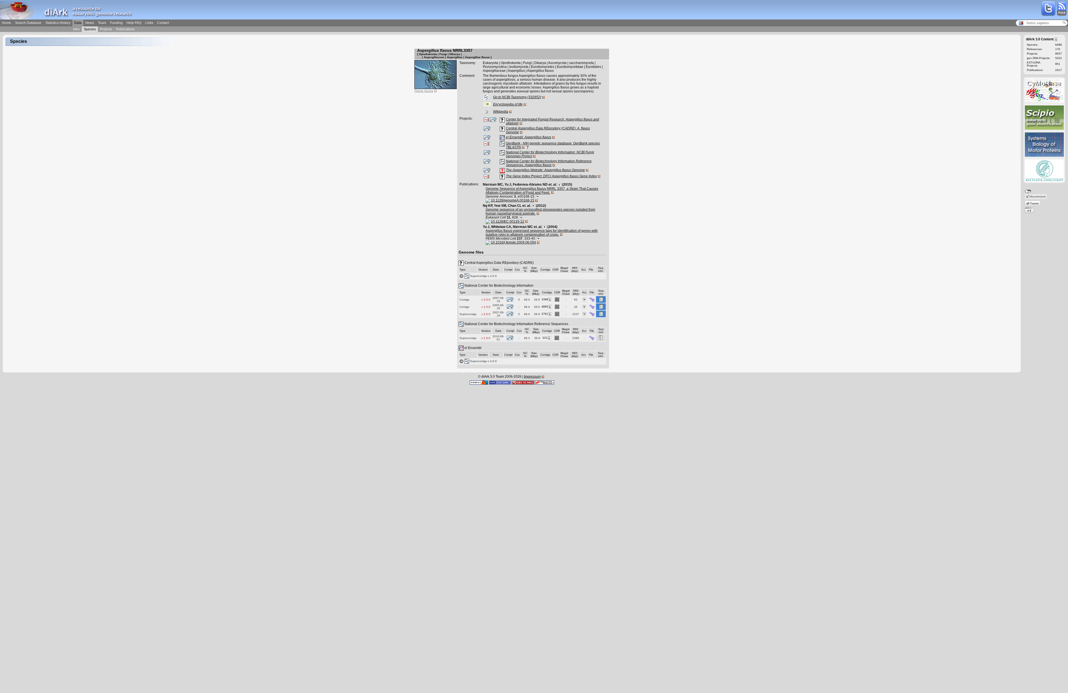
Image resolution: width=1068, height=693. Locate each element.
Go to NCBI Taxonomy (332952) (517, 97)
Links (149, 23)
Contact (163, 23)
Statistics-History (57, 23)
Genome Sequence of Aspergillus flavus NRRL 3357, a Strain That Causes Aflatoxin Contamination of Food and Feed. (542, 191)
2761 (545, 313)
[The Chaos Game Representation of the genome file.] (557, 299)
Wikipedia (500, 112)
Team (102, 23)
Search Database (28, 23)
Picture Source (423, 90)
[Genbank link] (528, 147)
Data (77, 23)
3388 (545, 299)
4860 (545, 306)
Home (6, 23)
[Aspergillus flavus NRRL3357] (435, 74)
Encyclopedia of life (508, 104)
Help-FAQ (134, 23)
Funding (116, 23)
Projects (106, 29)
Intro (76, 29)
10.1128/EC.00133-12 (507, 221)
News (89, 23)
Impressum (532, 377)
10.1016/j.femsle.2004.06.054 (513, 242)
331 (544, 337)
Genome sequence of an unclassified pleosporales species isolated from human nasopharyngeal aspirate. (540, 211)
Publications (125, 29)
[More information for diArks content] (1056, 39)
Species (90, 29)
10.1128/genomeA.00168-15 (512, 200)
